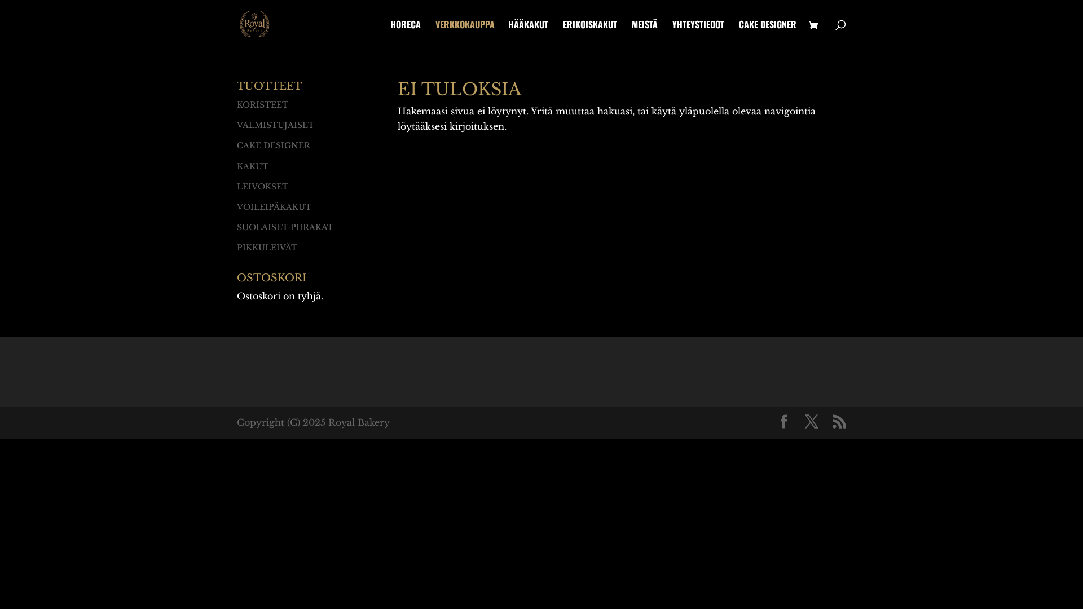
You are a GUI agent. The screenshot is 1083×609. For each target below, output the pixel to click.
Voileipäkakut (274, 207)
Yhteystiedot (698, 25)
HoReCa (405, 25)
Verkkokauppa (465, 25)
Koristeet (262, 105)
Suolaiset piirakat (285, 227)
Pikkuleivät (267, 247)
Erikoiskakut (590, 25)
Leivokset (262, 187)
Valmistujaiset (275, 125)
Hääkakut (528, 25)
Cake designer (767, 25)
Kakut (252, 166)
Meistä (645, 25)
